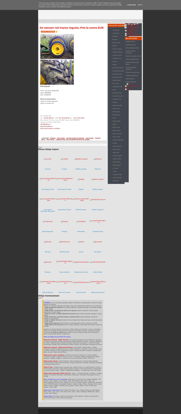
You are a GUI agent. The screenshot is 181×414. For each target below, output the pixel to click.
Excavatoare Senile (117, 77)
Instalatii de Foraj (116, 99)
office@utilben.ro (45, 124)
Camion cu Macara (117, 49)
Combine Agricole (117, 55)
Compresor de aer (116, 58)
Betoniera (114, 39)
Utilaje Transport (116, 165)
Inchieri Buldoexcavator (132, 48)
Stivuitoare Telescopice (118, 140)
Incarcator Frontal (116, 93)
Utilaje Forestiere (116, 159)
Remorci (114, 124)
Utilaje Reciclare (116, 162)
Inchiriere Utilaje (96, 21)
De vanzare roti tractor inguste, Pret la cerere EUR (72, 27)
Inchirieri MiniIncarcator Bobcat (132, 63)
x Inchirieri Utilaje (117, 174)
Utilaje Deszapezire (117, 155)
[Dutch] (135, 24)
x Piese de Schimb (117, 177)
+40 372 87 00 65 (78, 118)
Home (41, 21)
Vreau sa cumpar (61, 21)
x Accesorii (115, 168)
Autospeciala (115, 33)
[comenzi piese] (40, 147)
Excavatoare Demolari (117, 67)
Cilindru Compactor (117, 52)
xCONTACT (115, 181)
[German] (132, 24)
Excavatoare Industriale (118, 71)
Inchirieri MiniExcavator (132, 59)
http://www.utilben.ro (46, 126)
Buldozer (114, 45)
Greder (114, 89)
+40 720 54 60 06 (63, 118)
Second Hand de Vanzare (75, 138)
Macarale (114, 102)
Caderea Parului (130, 41)
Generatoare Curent (117, 86)
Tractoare (61, 138)
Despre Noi (49, 21)
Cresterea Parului (131, 45)
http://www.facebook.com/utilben (50, 128)
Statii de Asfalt (116, 127)
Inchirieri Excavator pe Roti (133, 56)
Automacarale (115, 30)
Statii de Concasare (117, 133)
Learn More (131, 5)
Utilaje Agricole (116, 149)
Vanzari (53, 138)
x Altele (114, 171)
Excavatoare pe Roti (117, 74)
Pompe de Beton (116, 121)
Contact (117, 21)
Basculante (115, 36)
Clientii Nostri (108, 21)
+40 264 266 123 (48, 118)
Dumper (114, 64)
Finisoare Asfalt (116, 80)
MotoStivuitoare (116, 115)
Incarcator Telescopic (117, 96)
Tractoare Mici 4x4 (117, 146)
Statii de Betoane (116, 130)
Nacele (114, 118)
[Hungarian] (126, 24)
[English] (129, 24)
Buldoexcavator (116, 42)
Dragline (114, 61)
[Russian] (137, 24)
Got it (140, 5)
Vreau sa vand (73, 21)
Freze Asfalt (115, 83)
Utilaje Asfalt (115, 152)
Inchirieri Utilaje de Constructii (131, 68)
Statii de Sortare (116, 137)
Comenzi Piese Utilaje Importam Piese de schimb (72, 139)
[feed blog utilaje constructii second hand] (130, 86)
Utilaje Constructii (131, 82)
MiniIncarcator (116, 111)
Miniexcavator (116, 108)
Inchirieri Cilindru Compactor (130, 52)
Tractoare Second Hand (132, 72)
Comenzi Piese (84, 21)
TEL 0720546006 (128, 21)
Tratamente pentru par (132, 75)
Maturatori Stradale (117, 105)
